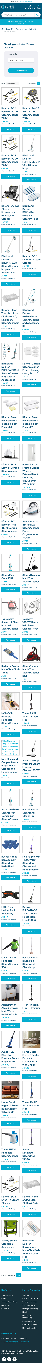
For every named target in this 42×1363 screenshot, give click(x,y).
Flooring (25, 1312)
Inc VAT (30, 1)
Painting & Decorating (30, 1309)
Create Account (7, 1295)
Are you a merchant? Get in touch (15, 1338)
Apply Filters (21, 70)
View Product (10, 129)
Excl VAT (22, 1)
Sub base (25, 1295)
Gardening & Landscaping (27, 1317)
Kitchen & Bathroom (29, 1324)
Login (3, 1298)
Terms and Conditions (9, 1302)
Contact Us (5, 1309)
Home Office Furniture (14, 29)
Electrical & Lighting (29, 1328)
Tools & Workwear (28, 1305)
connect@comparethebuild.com (15, 1342)
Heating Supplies (28, 1321)
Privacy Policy (6, 1305)
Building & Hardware (29, 1302)
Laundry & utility (31, 29)
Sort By (3, 83)
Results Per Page (31, 83)
